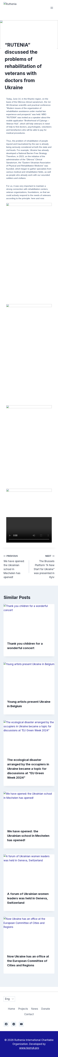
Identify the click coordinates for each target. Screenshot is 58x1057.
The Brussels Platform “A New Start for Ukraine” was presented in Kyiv (44, 567)
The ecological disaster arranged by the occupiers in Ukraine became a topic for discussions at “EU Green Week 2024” (28, 768)
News (34, 1008)
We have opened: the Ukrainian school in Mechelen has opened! (14, 567)
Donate (45, 1008)
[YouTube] (21, 1024)
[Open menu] (51, 7)
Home (11, 1008)
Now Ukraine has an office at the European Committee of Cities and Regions (28, 961)
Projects (23, 1008)
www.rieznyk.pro (29, 1047)
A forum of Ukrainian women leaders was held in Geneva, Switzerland (28, 898)
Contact (29, 1014)
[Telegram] (13, 1024)
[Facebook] (6, 1024)
